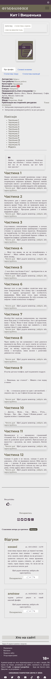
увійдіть (40, 188)
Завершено (14, 88)
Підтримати (7, 648)
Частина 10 (14, 140)
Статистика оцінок (22, 26)
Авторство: (7, 79)
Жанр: (5, 100)
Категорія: (7, 84)
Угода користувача (10, 655)
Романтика (12, 100)
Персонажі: (7, 93)
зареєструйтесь (10, 190)
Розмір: (5, 98)
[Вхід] (48, 2)
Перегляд (9, 26)
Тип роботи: (8, 81)
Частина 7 (13, 134)
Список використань (14, 30)
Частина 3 (13, 125)
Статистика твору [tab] (11, 73)
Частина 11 (14, 142)
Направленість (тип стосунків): (17, 91)
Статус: (5, 89)
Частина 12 (14, 145)
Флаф (20, 100)
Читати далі (10, 188)
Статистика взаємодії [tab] (31, 73)
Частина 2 (13, 123)
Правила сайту (8, 653)
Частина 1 (13, 120)
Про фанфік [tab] (8, 69)
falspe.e (16, 79)
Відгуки (12, 147)
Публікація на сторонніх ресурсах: (19, 102)
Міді (11, 98)
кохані (12, 546)
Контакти (6, 650)
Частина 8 (13, 136)
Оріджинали (18, 83)
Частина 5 (13, 129)
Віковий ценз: (9, 86)
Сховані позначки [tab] (25, 69)
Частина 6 (13, 131)
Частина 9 (13, 138)
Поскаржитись (25, 513)
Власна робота (20, 81)
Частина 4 (13, 127)
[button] (25, 50)
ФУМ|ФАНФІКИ (15, 8)
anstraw (13, 593)
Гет (34, 91)
